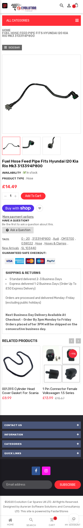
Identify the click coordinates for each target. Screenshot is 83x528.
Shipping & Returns (23, 273)
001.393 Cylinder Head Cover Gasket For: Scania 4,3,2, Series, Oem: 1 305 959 (20, 395)
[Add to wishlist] (39, 208)
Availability (11, 172)
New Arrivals (10, 248)
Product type (13, 178)
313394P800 (41, 239)
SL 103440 (28, 248)
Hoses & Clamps (55, 243)
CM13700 (67, 239)
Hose (38, 243)
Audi (56, 239)
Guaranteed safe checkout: (24, 253)
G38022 (27, 243)
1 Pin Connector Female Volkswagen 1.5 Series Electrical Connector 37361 (60, 395)
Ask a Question (20, 230)
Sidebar (14, 47)
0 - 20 (25, 239)
